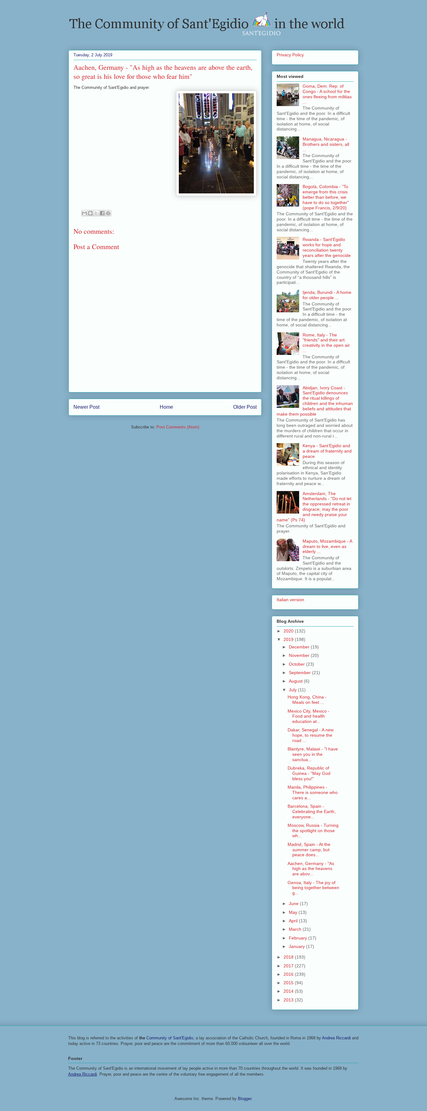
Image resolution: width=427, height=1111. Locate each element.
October (297, 664)
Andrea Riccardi (336, 1038)
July (293, 689)
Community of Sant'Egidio (169, 1038)
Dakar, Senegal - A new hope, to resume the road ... (311, 735)
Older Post (245, 407)
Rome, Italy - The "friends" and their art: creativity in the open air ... (326, 342)
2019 (289, 639)
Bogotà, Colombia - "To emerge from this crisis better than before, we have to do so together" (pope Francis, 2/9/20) (326, 197)
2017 (289, 965)
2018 (289, 957)
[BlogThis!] (90, 213)
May (294, 912)
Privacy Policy (290, 54)
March (296, 929)
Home (166, 407)
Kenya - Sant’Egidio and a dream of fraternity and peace (327, 451)
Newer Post (86, 407)
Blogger (244, 1098)
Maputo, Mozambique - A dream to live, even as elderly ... (327, 546)
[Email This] (84, 213)
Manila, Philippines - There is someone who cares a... (313, 792)
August (296, 680)
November (300, 655)
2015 (289, 982)
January (297, 946)
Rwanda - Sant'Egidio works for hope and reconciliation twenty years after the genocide (327, 247)
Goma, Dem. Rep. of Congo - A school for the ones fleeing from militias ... (327, 94)
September (300, 672)
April (294, 920)
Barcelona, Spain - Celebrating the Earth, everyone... (312, 811)
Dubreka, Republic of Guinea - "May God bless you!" (309, 773)
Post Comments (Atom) (177, 427)
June (294, 903)
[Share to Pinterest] (108, 213)
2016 (289, 974)
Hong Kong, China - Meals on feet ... (307, 699)
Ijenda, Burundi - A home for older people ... (327, 295)
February (298, 937)
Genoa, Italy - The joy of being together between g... (313, 888)
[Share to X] (96, 213)
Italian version (290, 599)
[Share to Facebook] (102, 213)
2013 (289, 999)
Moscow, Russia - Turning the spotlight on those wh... (313, 830)
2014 (289, 991)
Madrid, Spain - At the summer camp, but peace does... (309, 850)
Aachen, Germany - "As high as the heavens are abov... (311, 869)
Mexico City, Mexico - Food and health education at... (308, 716)
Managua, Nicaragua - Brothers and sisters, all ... (326, 144)
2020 (289, 630)
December (300, 646)
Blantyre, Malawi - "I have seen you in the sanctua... (313, 754)
